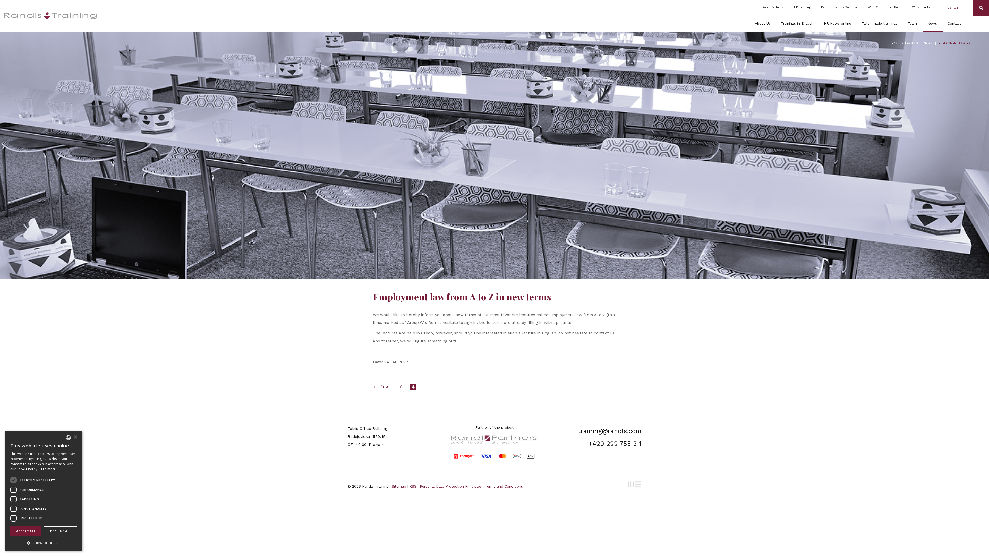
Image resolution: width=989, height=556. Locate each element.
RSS (413, 486)
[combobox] (68, 437)
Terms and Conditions (504, 486)
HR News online (837, 23)
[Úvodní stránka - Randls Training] (116, 16)
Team (912, 23)
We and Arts (921, 7)
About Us (763, 23)
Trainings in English (797, 23)
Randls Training (905, 43)
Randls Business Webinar (839, 7)
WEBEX (873, 7)
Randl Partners (772, 7)
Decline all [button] (60, 531)
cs (949, 8)
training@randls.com (609, 431)
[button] (43, 543)
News (932, 23)
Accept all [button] (26, 531)
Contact (954, 23)
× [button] (75, 437)
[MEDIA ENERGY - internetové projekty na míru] (633, 484)
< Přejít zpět (389, 387)
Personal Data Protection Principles (451, 486)
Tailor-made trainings (879, 23)
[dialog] (43, 491)
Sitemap (399, 486)
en (956, 8)
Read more (47, 469)
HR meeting (802, 7)
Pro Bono (895, 7)
